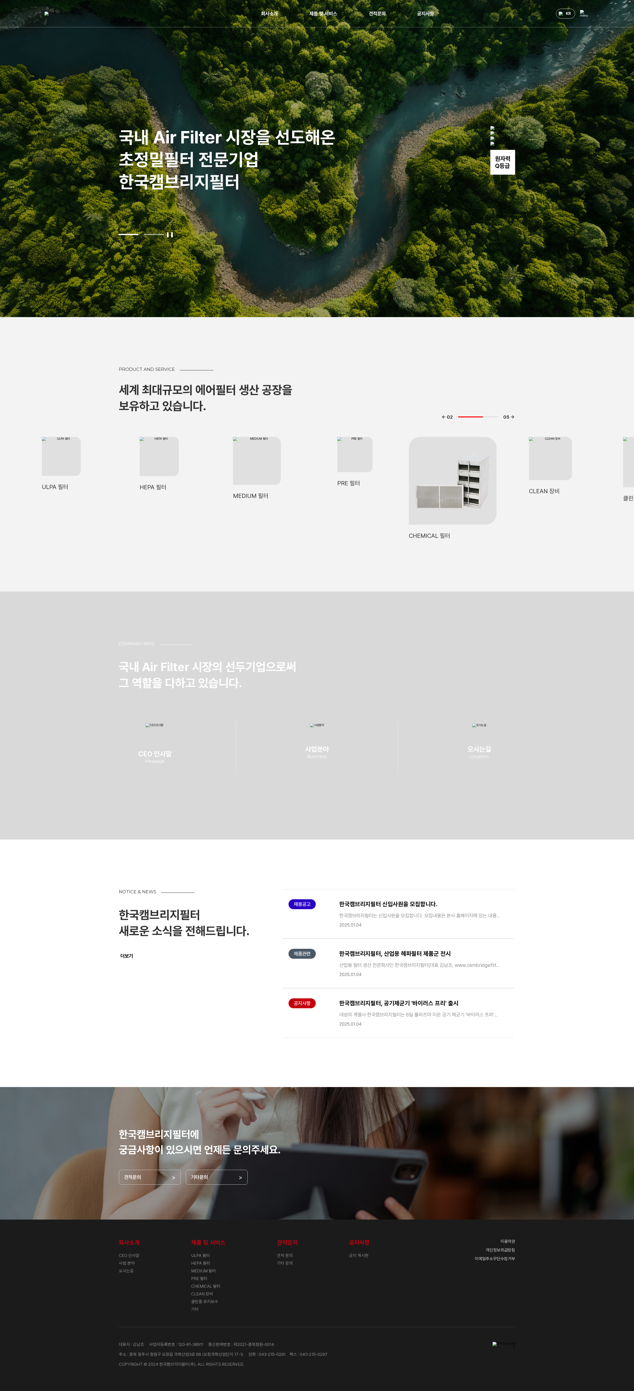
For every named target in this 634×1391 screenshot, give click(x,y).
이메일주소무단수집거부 (495, 1258)
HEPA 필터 (200, 1263)
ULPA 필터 (200, 1255)
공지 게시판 (359, 1255)
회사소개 (269, 14)
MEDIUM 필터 (203, 1270)
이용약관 (508, 1241)
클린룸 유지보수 (204, 1301)
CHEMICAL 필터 (205, 1286)
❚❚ (170, 234)
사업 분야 (127, 1263)
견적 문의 (285, 1255)
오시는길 (126, 1270)
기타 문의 (285, 1263)
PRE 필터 (199, 1278)
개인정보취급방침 (500, 1250)
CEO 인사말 (129, 1255)
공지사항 (425, 14)
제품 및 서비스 (323, 14)
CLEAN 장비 (202, 1293)
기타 (195, 1309)
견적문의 (377, 14)
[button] (128, 234)
